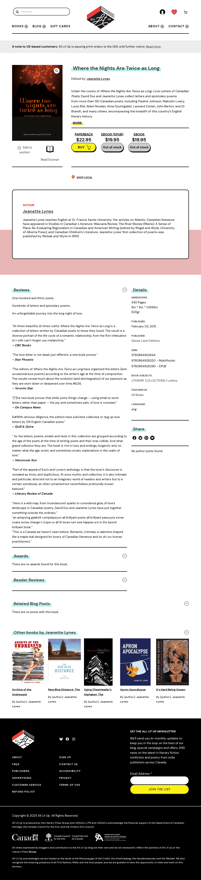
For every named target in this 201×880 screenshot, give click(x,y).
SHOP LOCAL (84, 177)
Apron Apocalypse (133, 689)
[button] (57, 71)
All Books (137, 395)
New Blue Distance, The (64, 689)
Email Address (141, 774)
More (77, 123)
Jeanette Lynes (98, 79)
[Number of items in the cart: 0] (185, 12)
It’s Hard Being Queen (170, 689)
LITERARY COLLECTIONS (148, 381)
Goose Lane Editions (145, 341)
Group (32, 851)
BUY (81, 147)
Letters (173, 381)
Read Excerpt (50, 160)
